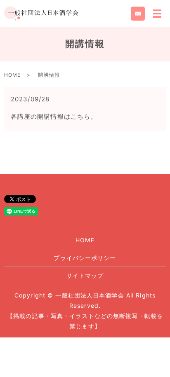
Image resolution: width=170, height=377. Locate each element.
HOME (12, 75)
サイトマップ (85, 275)
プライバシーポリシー (85, 257)
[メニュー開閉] (157, 13)
